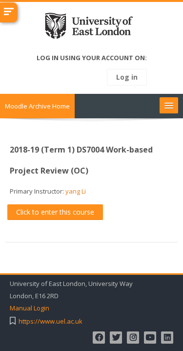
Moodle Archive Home (37, 106)
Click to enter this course (55, 212)
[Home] (91, 27)
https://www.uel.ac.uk (50, 321)
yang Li (75, 191)
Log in (127, 77)
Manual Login (29, 308)
